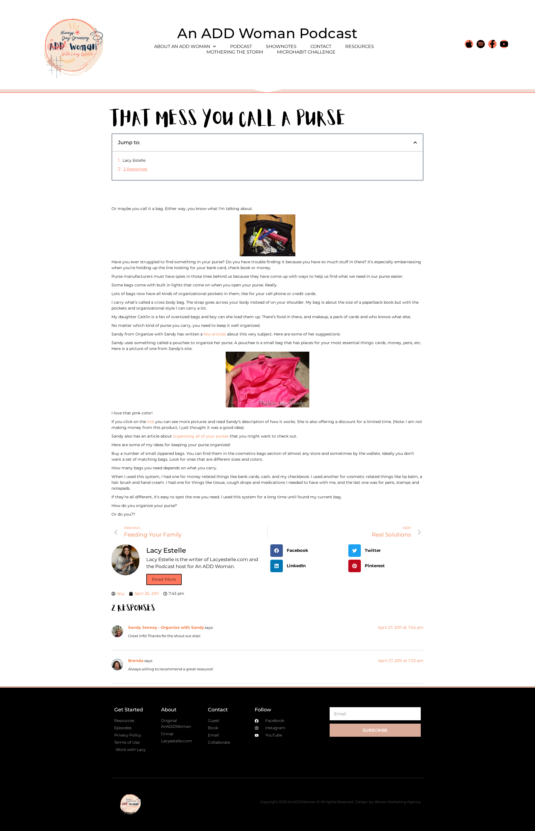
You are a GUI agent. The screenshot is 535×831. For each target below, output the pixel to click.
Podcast (241, 46)
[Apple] (469, 44)
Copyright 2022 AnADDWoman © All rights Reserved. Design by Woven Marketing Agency (340, 801)
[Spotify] (480, 44)
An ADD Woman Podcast (267, 33)
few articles (215, 334)
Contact (320, 46)
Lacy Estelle (134, 160)
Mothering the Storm (234, 52)
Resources (359, 46)
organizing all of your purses (200, 436)
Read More (164, 579)
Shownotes (281, 46)
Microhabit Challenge (306, 52)
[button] (415, 142)
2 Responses (135, 168)
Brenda (136, 660)
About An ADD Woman (182, 46)
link (150, 421)
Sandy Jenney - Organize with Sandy (166, 627)
